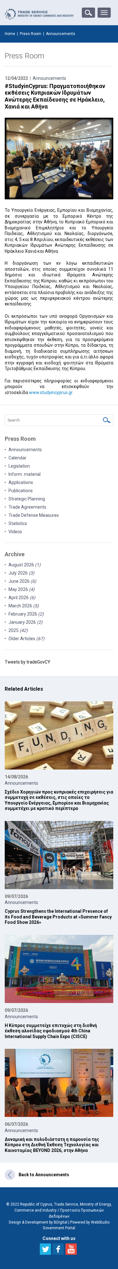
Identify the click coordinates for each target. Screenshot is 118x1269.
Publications (20, 490)
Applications (20, 482)
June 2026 (22, 581)
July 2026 (21, 572)
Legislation (19, 466)
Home (10, 34)
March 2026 (23, 605)
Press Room (30, 34)
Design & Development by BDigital (38, 1222)
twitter (45, 1249)
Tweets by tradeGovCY (27, 661)
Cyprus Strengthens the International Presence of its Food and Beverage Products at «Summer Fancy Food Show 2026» (58, 917)
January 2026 (25, 622)
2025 (18, 630)
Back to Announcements (44, 1174)
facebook (58, 1249)
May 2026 (21, 589)
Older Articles (26, 638)
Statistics (17, 523)
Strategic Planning (26, 498)
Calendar (17, 457)
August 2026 (24, 564)
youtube (71, 1249)
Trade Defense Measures (33, 515)
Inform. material (24, 474)
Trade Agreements (27, 507)
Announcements (49, 78)
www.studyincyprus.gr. (51, 392)
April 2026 (21, 597)
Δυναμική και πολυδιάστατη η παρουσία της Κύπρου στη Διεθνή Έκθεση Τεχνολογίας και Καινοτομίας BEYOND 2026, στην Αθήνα (52, 1145)
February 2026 (26, 614)
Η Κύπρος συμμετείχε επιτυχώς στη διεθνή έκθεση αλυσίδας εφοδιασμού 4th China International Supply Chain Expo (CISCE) (51, 1031)
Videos (15, 531)
